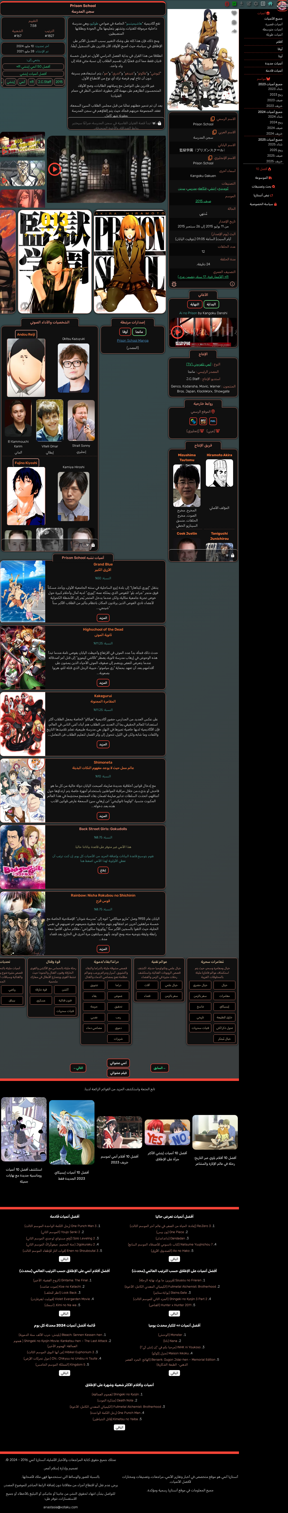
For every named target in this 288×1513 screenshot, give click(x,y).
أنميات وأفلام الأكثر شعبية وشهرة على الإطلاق (119, 1385)
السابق (160, 1068)
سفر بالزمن (200, 996)
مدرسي (192, 188)
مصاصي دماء (94, 1028)
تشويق (94, 985)
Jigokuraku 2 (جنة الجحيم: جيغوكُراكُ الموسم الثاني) (60, 1244)
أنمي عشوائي (118, 1063)
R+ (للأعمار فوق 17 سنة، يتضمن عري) (203, 277)
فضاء (147, 996)
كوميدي (223, 188)
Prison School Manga (132, 341)
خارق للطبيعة (224, 1017)
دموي (118, 1028)
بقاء (94, 996)
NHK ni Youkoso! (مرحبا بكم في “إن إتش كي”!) (170, 1347)
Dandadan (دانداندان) (170, 1238)
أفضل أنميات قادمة (64, 1216)
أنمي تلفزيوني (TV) (198, 364)
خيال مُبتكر (224, 1038)
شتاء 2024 (275, 117)
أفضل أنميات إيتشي (33, 74)
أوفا (125, 332)
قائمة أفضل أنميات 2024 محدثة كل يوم (64, 1325)
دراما (118, 985)
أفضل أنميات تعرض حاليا (174, 1216)
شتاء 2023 (275, 89)
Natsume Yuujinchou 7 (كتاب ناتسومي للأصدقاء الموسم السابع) (170, 1244)
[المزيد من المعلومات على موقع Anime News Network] (193, 421)
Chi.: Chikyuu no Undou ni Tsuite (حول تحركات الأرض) (60, 1358)
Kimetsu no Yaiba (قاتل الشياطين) (115, 1419)
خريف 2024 (274, 133)
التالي (78, 1068)
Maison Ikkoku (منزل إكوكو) (170, 1353)
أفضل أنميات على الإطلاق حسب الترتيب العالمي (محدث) (174, 1271)
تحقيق (118, 1006)
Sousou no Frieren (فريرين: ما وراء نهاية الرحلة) (170, 1280)
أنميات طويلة (274, 35)
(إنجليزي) (193, 431)
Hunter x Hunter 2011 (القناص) (170, 1305)
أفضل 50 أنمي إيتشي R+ (33, 66)
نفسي (94, 1017)
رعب (118, 1017)
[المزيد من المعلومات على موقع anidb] (203, 421)
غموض (118, 996)
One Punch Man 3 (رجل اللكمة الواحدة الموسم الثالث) (61, 1226)
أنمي (22, 82)
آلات (147, 985)
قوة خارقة (41, 989)
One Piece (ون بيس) (170, 1232)
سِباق (12, 1000)
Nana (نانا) (170, 1341)
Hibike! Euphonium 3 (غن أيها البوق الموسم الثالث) (60, 1352)
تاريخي (200, 1017)
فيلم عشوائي (118, 1073)
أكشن (65, 989)
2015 (59, 82)
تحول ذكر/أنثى (224, 1028)
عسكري (40, 1000)
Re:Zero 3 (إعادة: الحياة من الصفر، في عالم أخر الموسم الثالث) (170, 1226)
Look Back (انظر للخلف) (60, 1293)
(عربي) (211, 431)
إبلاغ (103, 870)
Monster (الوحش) (170, 1335)
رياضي (12, 989)
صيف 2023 (275, 100)
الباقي (174, 1259)
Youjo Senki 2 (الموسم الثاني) (60, 1232)
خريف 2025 (274, 161)
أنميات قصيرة (274, 24)
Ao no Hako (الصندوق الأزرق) (170, 1251)
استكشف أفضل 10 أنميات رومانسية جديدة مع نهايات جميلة (24, 1175)
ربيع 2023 (276, 94)
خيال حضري (200, 985)
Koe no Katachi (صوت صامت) (60, 1287)
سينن (181, 188)
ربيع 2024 (276, 122)
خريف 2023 (274, 106)
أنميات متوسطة (273, 29)
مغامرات (224, 996)
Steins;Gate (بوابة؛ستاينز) (170, 1293)
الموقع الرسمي (201, 412)
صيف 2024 (275, 128)
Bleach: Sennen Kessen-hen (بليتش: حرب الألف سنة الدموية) (60, 1335)
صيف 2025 (275, 156)
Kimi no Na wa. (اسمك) (60, 1305)
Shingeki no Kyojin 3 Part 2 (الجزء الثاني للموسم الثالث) (170, 1299)
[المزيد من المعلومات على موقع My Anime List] (213, 421)
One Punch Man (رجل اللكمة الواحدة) (115, 1413)
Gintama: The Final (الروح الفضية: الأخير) (60, 1280)
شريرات (118, 1038)
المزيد (103, 618)
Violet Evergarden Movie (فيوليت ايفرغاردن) (60, 1299)
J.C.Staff (44, 82)
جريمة (94, 1006)
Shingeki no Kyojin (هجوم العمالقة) (115, 1394)
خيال (224, 985)
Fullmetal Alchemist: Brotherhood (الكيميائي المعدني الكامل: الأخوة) (170, 1287)
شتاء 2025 (275, 144)
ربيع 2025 (276, 150)
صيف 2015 (203, 201)
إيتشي (212, 188)
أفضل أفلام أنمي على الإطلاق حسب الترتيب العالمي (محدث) (64, 1271)
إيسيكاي (224, 1006)
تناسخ (200, 1006)
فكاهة (202, 188)
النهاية (194, 304)
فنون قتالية (65, 1000)
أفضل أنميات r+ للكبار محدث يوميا (174, 1325)
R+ (31, 82)
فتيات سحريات (200, 1028)
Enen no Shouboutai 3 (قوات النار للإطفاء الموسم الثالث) (60, 1251)
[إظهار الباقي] (203, 555)
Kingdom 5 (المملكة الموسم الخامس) (60, 1365)
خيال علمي (171, 985)
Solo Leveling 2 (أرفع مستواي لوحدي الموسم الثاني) (60, 1238)
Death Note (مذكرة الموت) (115, 1400)
